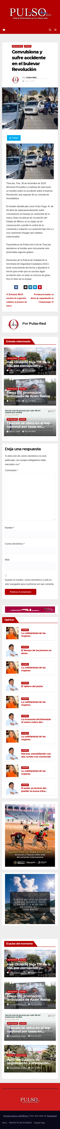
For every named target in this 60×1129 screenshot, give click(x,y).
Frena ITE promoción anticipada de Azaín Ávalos (28, 394)
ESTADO (28, 46)
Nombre (9, 528)
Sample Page (39, 1123)
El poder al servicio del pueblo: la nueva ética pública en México (33, 791)
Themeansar (52, 1116)
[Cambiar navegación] (55, 30)
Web (7, 560)
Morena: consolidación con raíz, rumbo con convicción (36, 755)
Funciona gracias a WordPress (16, 1116)
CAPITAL (11, 1055)
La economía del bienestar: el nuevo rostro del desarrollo (36, 722)
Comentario (11, 470)
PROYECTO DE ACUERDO (20, 1123)
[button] (50, 30)
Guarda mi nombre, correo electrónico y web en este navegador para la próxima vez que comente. (29, 582)
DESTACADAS (17, 46)
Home (4, 1123)
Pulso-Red (31, 77)
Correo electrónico (15, 544)
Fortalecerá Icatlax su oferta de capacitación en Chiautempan (42, 298)
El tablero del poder (32, 686)
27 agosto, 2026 (18, 973)
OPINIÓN (25, 630)
